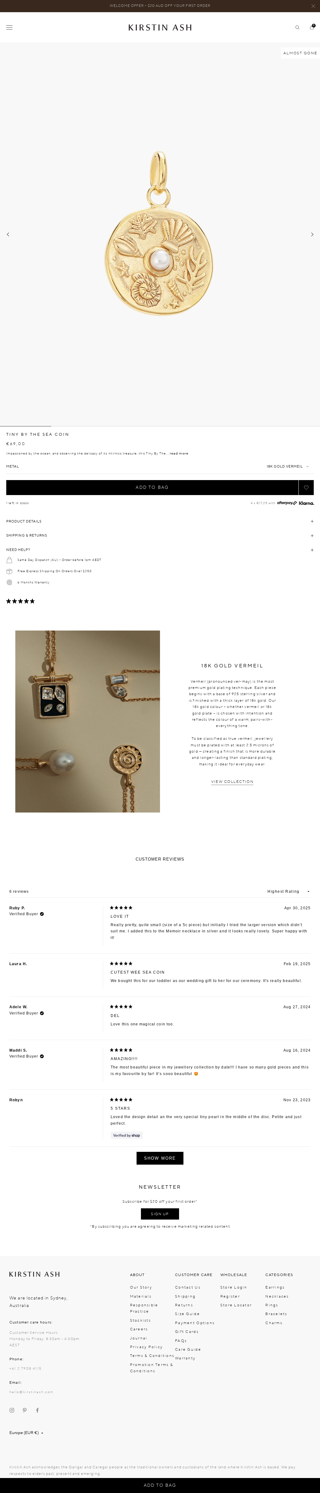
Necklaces (277, 1296)
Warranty (185, 1358)
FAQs (181, 1340)
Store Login (234, 1287)
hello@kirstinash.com (31, 1392)
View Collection (232, 781)
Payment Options (195, 1322)
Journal (139, 1338)
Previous (8, 234)
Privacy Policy (146, 1346)
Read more (179, 453)
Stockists (140, 1320)
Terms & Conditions (152, 1355)
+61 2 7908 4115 (25, 1368)
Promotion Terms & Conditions (151, 1367)
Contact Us (188, 1287)
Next (312, 234)
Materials (141, 1296)
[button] (306, 487)
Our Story (141, 1287)
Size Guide (187, 1313)
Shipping (185, 1296)
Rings (271, 1305)
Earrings (275, 1287)
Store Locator (236, 1305)
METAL (12, 466)
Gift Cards (187, 1331)
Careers (139, 1329)
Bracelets (276, 1313)
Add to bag (152, 487)
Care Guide (188, 1349)
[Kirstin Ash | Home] (160, 27)
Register (230, 1296)
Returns (184, 1305)
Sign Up (160, 1213)
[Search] (295, 27)
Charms (273, 1322)
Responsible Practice (144, 1308)
